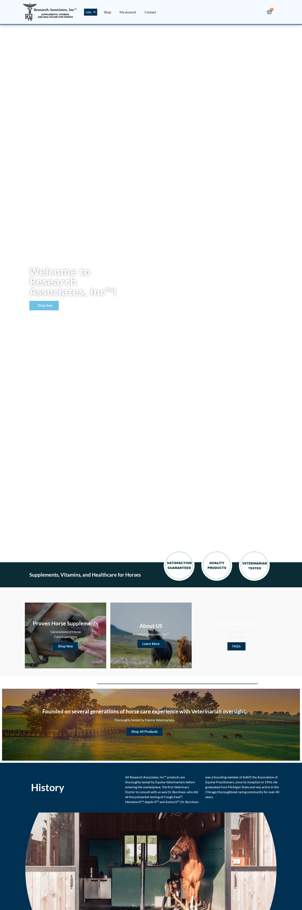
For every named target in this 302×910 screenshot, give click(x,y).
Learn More (151, 644)
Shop (107, 12)
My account (128, 12)
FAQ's (236, 646)
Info (88, 12)
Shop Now (65, 646)
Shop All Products (144, 731)
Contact (150, 12)
